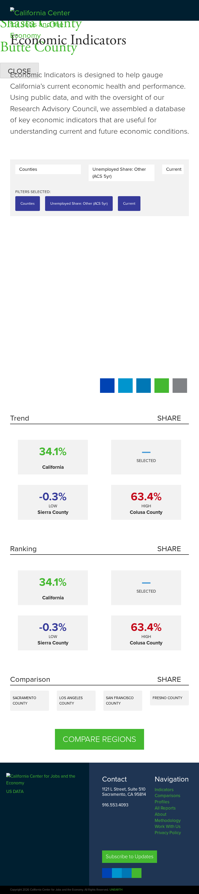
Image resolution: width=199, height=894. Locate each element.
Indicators (164, 789)
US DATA (15, 791)
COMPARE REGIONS (99, 739)
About (160, 814)
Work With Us (168, 826)
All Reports (165, 808)
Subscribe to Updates (129, 857)
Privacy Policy (168, 832)
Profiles (162, 802)
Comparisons (167, 795)
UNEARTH (116, 889)
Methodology (168, 820)
